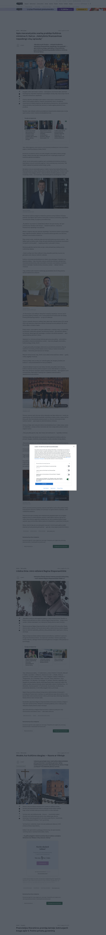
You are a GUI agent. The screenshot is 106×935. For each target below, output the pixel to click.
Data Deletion (46, 488)
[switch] (68, 466)
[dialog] (53, 467)
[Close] (74, 447)
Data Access (53, 488)
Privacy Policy (60, 488)
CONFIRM (44, 483)
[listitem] (53, 463)
